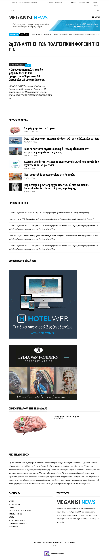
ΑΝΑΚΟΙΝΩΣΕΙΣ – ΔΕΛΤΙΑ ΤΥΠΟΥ (20, 511)
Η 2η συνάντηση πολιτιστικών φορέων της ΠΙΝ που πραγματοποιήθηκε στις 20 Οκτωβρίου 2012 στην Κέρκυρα (26, 74)
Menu (97, 17)
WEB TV (11, 517)
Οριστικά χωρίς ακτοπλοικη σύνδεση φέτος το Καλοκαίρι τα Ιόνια (61, 138)
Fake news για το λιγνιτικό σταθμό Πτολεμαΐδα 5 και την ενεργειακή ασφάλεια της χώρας (66, 34)
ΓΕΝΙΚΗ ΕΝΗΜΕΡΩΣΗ (16, 514)
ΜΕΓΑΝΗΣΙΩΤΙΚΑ (14, 504)
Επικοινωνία (84, 2)
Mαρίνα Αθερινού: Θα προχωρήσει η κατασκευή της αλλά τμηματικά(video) (58, 212)
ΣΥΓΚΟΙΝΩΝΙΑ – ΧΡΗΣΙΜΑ (17, 523)
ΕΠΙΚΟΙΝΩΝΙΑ (13, 527)
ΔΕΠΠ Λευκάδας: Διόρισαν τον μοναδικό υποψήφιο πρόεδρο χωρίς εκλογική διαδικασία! (58, 219)
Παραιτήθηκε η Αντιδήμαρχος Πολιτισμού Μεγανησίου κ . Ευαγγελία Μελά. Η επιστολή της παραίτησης (56, 186)
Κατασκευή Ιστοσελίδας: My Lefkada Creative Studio (54, 542)
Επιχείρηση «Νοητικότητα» (39, 128)
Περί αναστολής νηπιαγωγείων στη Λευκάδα (49, 174)
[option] (66, 34)
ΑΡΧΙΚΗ (11, 501)
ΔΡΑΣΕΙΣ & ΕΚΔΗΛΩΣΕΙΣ (17, 520)
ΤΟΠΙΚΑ (11, 507)
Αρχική (73, 2)
